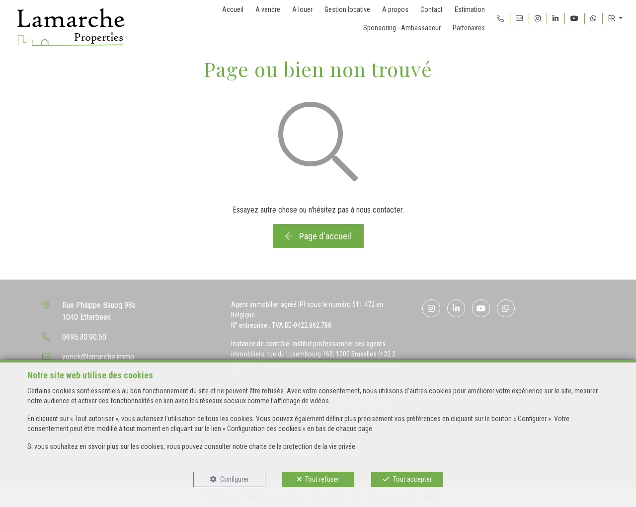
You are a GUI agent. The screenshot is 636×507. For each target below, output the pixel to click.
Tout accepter (412, 479)
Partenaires (469, 28)
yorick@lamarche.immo (98, 357)
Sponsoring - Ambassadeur (402, 28)
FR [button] (612, 18)
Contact (431, 9)
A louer (302, 9)
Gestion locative (347, 9)
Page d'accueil (324, 236)
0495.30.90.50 (84, 337)
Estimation (470, 9)
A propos (395, 9)
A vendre (267, 9)
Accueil (232, 9)
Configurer (234, 479)
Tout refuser (322, 479)
